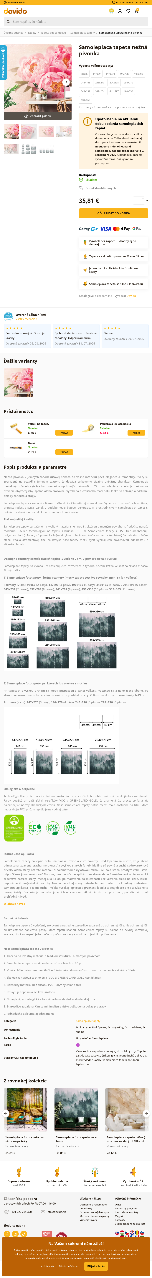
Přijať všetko (96, 1266)
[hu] (122, 1232)
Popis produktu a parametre (35, 467)
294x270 (128, 82)
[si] (142, 1232)
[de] (122, 1237)
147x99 (96, 73)
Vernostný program (126, 1208)
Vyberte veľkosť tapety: (96, 66)
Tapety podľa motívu (53, 32)
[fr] (137, 1237)
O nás (118, 1204)
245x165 (85, 82)
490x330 (128, 91)
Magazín (119, 1216)
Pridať (64, 432)
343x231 (85, 91)
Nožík (31, 443)
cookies (66, 1254)
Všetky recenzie (26, 319)
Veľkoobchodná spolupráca (130, 1223)
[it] (127, 1237)
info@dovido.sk (56, 1211)
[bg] (142, 1237)
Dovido (131, 296)
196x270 (138, 73)
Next (66, 82)
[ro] (137, 1232)
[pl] (117, 1237)
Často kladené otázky (126, 1212)
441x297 (114, 91)
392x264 (99, 91)
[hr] (132, 1232)
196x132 (124, 73)
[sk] (117, 1232)
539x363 (85, 100)
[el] (132, 1237)
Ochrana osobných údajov (94, 1212)
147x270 (110, 73)
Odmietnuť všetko (68, 1266)
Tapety (32, 32)
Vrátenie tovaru (88, 1220)
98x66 (84, 73)
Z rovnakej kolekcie (25, 1081)
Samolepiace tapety (82, 32)
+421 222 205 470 (20, 1211)
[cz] (127, 1232)
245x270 (99, 82)
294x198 (114, 82)
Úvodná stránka (13, 32)
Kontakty (120, 1220)
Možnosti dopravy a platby (94, 1216)
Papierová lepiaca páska (115, 424)
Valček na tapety (38, 424)
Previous (5, 1113)
